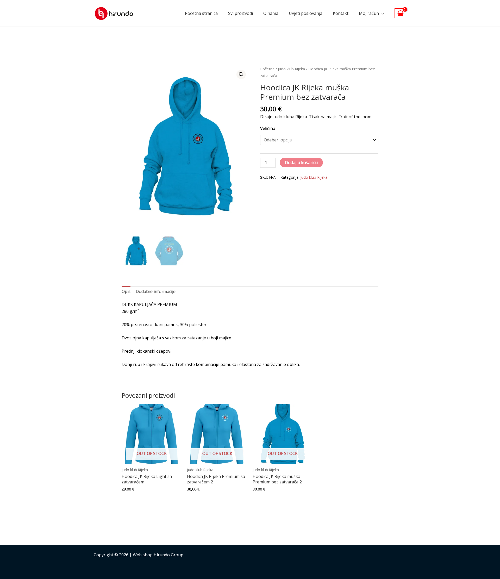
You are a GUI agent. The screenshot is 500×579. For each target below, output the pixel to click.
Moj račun (369, 13)
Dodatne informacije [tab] (156, 291)
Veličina (267, 128)
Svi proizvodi (240, 13)
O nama (270, 13)
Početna (267, 68)
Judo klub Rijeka (291, 68)
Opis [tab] (126, 291)
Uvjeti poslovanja (305, 13)
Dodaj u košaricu (301, 162)
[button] (241, 74)
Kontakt (340, 13)
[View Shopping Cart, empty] (400, 13)
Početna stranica (201, 13)
